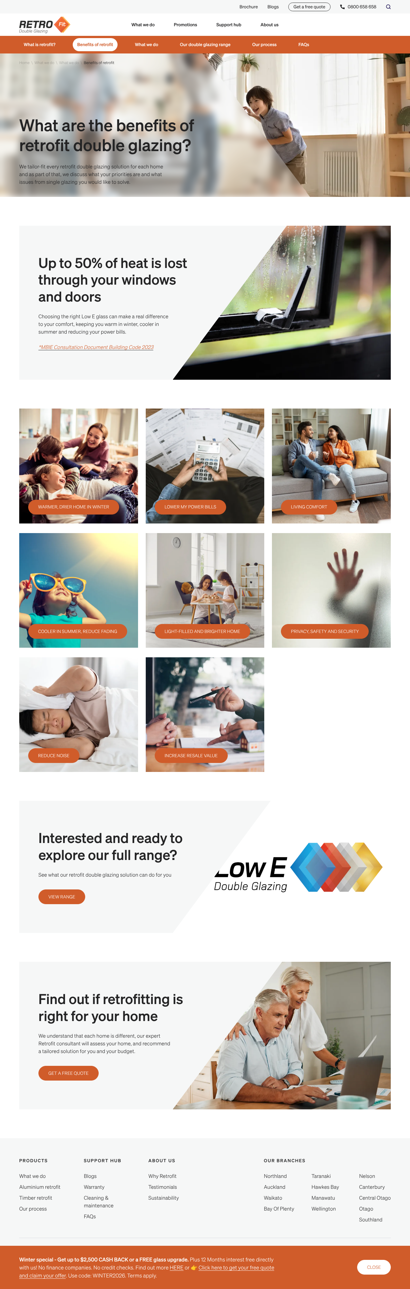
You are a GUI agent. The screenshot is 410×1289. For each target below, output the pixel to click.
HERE (177, 1267)
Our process (264, 44)
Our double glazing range (205, 44)
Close (374, 1267)
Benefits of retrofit (95, 44)
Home (24, 62)
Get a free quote (309, 7)
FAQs (304, 44)
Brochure (249, 7)
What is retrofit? (39, 44)
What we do (146, 44)
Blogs (273, 7)
